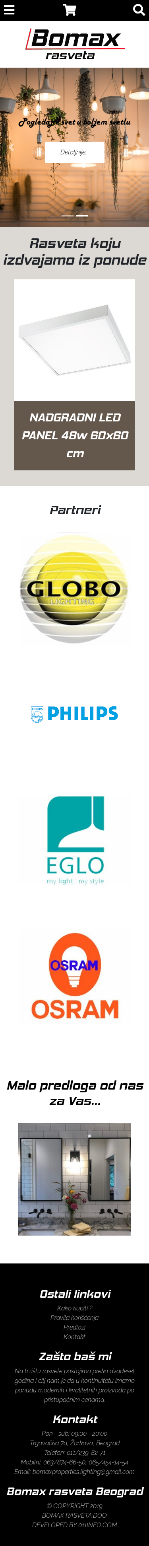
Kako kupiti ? (74, 1308)
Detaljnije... (74, 152)
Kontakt (74, 1337)
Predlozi (74, 1327)
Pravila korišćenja (74, 1318)
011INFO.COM (97, 1525)
